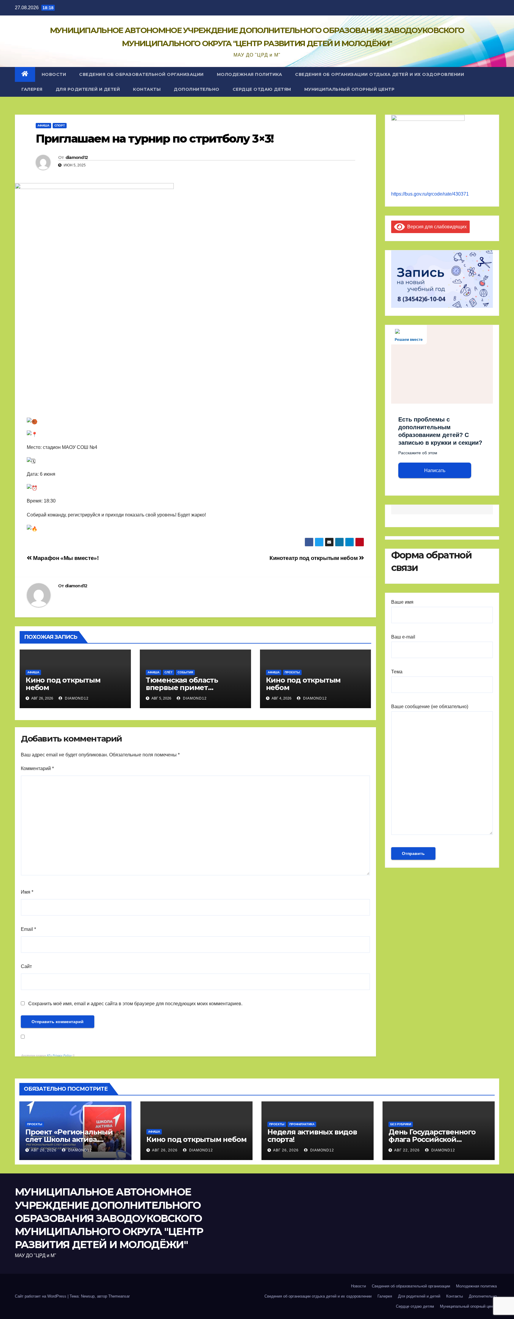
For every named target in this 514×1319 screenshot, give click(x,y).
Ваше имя (402, 602)
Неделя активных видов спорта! (312, 1136)
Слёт (168, 672)
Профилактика (301, 1124)
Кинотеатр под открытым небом (314, 558)
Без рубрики (400, 1124)
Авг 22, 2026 (407, 1150)
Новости (54, 74)
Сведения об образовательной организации (141, 74)
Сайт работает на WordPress (41, 1296)
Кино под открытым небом (63, 684)
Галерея (32, 89)
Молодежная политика (249, 74)
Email (28, 929)
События (185, 672)
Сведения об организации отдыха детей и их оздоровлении (379, 74)
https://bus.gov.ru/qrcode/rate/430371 (430, 193)
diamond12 (76, 157)
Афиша (43, 125)
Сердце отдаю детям (262, 89)
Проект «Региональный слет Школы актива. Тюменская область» (69, 1139)
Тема (396, 671)
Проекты (292, 672)
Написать (434, 470)
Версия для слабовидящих (436, 226)
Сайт (26, 966)
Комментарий (37, 768)
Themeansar (119, 1296)
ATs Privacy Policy (60, 1055)
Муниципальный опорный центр (349, 89)
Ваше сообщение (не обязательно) (429, 706)
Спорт (59, 125)
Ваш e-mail (403, 636)
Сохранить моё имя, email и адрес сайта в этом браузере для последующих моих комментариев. (135, 1003)
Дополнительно (197, 89)
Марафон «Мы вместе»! (65, 558)
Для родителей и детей (88, 89)
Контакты (147, 89)
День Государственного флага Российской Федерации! (432, 1139)
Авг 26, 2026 (44, 1150)
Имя (27, 892)
